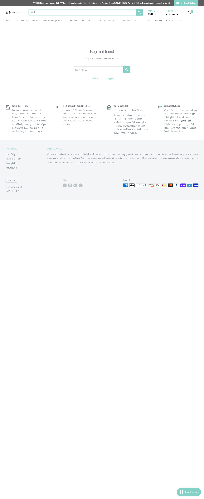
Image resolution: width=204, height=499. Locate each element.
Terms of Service (11, 167)
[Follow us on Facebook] (65, 185)
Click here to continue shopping (102, 78)
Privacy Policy (10, 154)
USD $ (9, 180)
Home (8, 20)
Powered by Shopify (12, 190)
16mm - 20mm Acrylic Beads (25, 20)
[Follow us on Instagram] (70, 185)
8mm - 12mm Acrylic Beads (52, 20)
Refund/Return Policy (13, 158)
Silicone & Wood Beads (78, 20)
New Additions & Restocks (164, 20)
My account (171, 14)
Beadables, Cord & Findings (104, 20)
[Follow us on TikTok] (81, 185)
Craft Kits (147, 20)
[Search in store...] (126, 69)
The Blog (182, 20)
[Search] (139, 12)
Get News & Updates (188, 3)
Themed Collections (129, 20)
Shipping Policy (11, 163)
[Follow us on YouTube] (75, 185)
